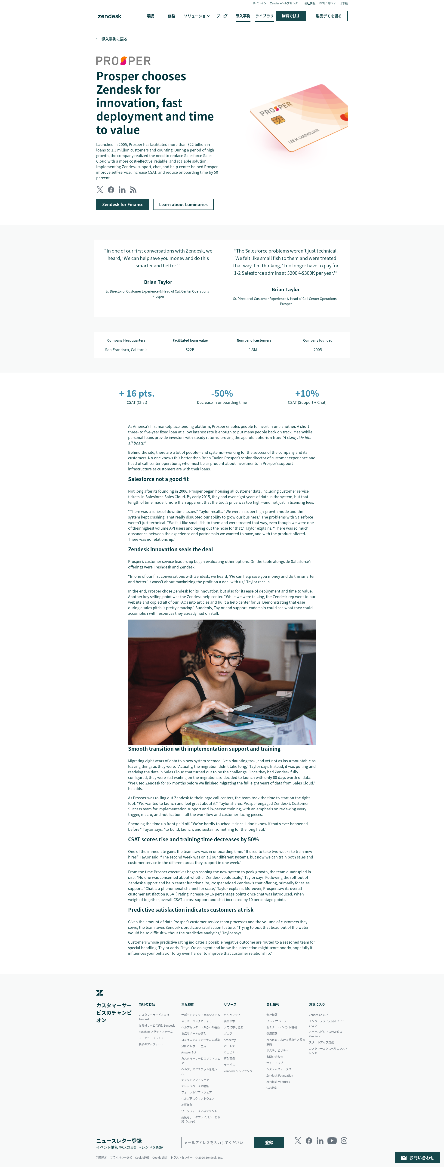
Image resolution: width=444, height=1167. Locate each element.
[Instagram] (344, 1140)
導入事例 (243, 16)
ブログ (222, 16)
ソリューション (197, 16)
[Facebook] (309, 1140)
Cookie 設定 (160, 1157)
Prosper (219, 426)
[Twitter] (298, 1140)
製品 (150, 16)
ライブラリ (264, 16)
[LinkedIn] (320, 1140)
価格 (171, 16)
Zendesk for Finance (122, 204)
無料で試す (291, 16)
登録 (269, 1142)
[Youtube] (332, 1140)
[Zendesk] (100, 999)
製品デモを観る (329, 16)
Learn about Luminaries (183, 204)
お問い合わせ (421, 1158)
